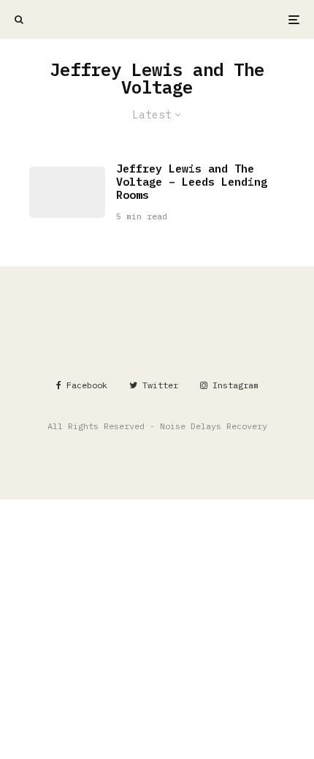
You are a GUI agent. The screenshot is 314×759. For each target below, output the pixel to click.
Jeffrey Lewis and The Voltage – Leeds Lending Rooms (191, 182)
